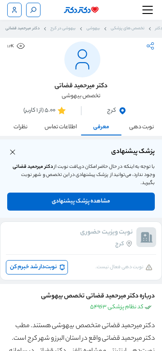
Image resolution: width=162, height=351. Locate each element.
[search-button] (33, 10)
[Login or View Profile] (14, 10)
